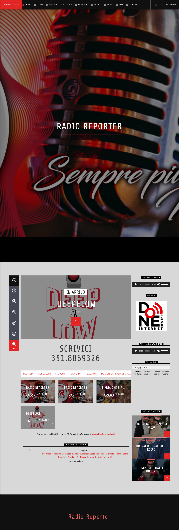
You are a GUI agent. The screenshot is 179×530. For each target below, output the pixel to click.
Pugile (151, 501)
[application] (151, 323)
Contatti (134, 5)
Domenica (107, 412)
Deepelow (76, 343)
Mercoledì (44, 412)
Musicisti (83, 5)
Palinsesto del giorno (60, 5)
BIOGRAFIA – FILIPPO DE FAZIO (151, 464)
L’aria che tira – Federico (113, 426)
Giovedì (60, 412)
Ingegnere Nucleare (145, 479)
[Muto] (158, 323)
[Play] (136, 323)
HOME (28, 5)
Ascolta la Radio (167, 5)
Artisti (97, 5)
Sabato (91, 412)
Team (40, 5)
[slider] (165, 322)
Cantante (155, 457)
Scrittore (161, 479)
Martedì (28, 412)
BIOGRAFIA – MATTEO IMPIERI (151, 508)
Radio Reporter (11, 5)
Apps (121, 5)
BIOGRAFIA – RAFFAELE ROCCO (151, 486)
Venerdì (76, 412)
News (110, 5)
